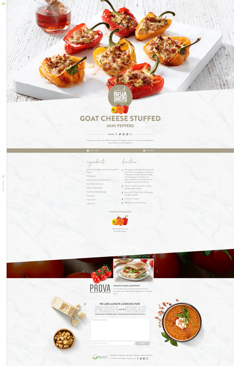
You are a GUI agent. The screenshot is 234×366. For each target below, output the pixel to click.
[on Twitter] (120, 134)
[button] (123, 134)
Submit (142, 343)
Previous (83, 271)
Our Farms (136, 355)
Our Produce (113, 355)
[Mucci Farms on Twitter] (140, 358)
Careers (143, 355)
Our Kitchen (122, 355)
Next (157, 271)
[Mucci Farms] (100, 360)
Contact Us (149, 355)
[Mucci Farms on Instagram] (147, 358)
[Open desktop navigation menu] (3, 176)
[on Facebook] (116, 134)
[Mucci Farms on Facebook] (137, 358)
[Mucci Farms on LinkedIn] (144, 358)
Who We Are (129, 355)
